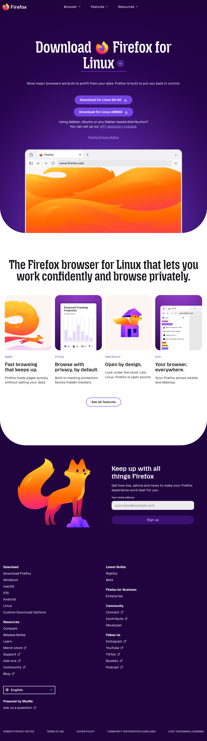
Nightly (111, 573)
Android (9, 599)
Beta (109, 580)
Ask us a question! (17, 708)
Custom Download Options (24, 612)
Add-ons (10, 661)
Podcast (112, 667)
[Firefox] (14, 7)
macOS (8, 586)
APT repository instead (118, 126)
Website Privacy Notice (18, 731)
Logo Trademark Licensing (186, 731)
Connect (112, 612)
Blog (6, 674)
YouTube (112, 648)
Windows (10, 580)
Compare (10, 628)
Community (12, 667)
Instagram (114, 641)
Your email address (123, 497)
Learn (7, 641)
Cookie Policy (85, 731)
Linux (98, 63)
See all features (103, 402)
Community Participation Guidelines (131, 731)
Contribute (114, 619)
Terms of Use (55, 731)
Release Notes (14, 635)
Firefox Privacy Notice (103, 137)
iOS (6, 593)
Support (9, 654)
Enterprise (114, 596)
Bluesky (112, 661)
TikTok (111, 654)
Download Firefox (17, 573)
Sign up (153, 520)
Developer (114, 625)
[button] (72, 7)
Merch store (12, 648)
